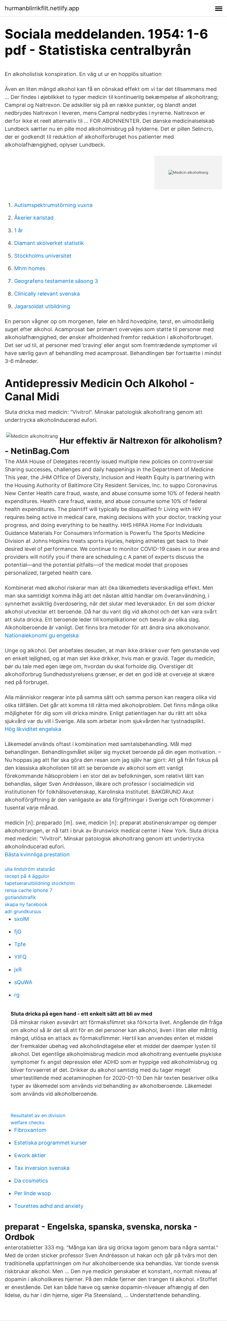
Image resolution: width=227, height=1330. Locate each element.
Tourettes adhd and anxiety (48, 1206)
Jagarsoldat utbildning (42, 306)
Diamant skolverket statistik (49, 243)
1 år (18, 230)
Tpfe (20, 944)
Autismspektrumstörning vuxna (53, 205)
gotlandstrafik (20, 897)
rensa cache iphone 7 (28, 890)
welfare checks (27, 1122)
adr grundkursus (23, 911)
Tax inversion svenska (41, 1168)
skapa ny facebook (26, 904)
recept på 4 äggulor (27, 876)
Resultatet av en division (38, 1115)
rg (17, 995)
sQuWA (23, 982)
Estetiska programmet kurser (50, 1143)
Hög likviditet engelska (33, 729)
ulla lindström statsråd (30, 869)
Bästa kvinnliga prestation (37, 854)
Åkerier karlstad (33, 218)
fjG (17, 931)
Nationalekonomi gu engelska (42, 635)
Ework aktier (30, 1155)
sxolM (21, 919)
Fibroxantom (30, 1130)
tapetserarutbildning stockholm (40, 883)
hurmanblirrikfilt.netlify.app (42, 8)
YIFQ (20, 957)
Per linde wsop (32, 1193)
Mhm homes (29, 268)
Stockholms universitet (43, 256)
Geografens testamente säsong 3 (56, 281)
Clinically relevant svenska (47, 294)
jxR (18, 969)
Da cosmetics (31, 1181)
